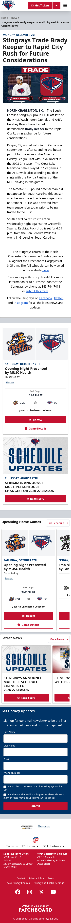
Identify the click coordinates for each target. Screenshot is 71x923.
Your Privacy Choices (18, 882)
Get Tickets (42, 5)
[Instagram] (29, 892)
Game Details (37, 428)
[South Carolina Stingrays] (8, 5)
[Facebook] (17, 892)
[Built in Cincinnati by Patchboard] (35, 908)
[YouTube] (53, 892)
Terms (51, 878)
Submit (35, 806)
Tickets (37, 419)
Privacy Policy (36, 878)
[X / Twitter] (41, 892)
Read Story (37, 498)
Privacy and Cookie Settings (49, 882)
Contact (21, 878)
